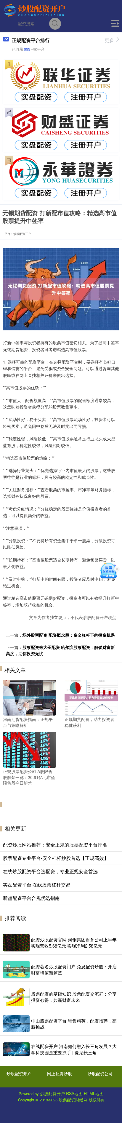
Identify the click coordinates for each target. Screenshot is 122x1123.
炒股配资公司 (100, 1073)
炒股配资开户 (19, 1073)
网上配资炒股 (59, 1073)
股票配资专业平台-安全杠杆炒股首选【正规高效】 (56, 858)
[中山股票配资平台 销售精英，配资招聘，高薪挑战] (16, 1023)
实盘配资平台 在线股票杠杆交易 (36, 884)
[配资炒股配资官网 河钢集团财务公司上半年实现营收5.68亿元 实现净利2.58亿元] (16, 942)
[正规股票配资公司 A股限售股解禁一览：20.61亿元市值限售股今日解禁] (29, 749)
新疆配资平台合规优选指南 (31, 898)
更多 (109, 40)
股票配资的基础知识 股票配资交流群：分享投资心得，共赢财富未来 (74, 997)
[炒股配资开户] (35, 10)
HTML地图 (94, 1093)
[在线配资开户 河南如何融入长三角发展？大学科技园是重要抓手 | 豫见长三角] (16, 1049)
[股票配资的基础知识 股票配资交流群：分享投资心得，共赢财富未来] (16, 997)
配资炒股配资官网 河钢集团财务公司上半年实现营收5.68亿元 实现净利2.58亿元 (74, 942)
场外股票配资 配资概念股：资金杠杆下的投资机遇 (69, 635)
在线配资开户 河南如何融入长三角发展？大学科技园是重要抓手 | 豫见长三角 (74, 1049)
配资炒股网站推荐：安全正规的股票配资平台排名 (55, 844)
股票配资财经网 (73, 1100)
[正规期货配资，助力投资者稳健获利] (91, 697)
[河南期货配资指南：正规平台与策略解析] (29, 697)
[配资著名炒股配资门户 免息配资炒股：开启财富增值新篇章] (16, 969)
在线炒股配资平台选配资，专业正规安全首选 (50, 871)
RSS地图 (74, 1093)
